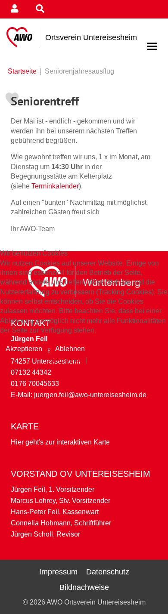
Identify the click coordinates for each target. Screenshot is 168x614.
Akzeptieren (24, 348)
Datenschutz (65, 360)
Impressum (106, 360)
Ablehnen (70, 348)
